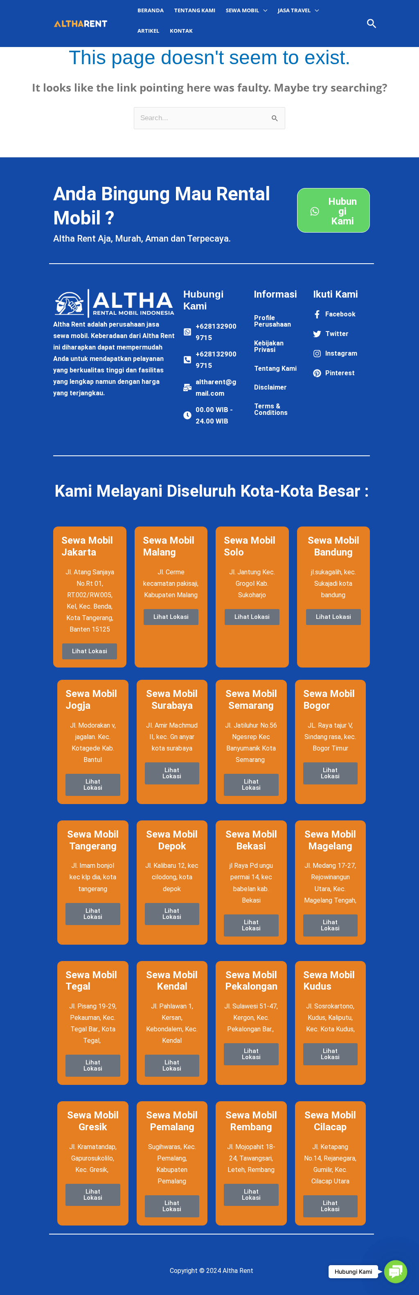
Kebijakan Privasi (269, 346)
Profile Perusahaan (272, 321)
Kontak (181, 30)
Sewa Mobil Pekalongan (251, 981)
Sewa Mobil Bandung (333, 546)
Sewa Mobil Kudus (329, 981)
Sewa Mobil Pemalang (172, 1121)
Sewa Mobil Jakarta (87, 546)
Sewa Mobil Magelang (330, 840)
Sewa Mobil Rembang (251, 1121)
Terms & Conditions (271, 409)
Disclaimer (270, 387)
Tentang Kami (194, 10)
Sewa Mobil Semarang (251, 699)
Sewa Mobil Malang (168, 546)
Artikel (148, 30)
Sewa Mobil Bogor (329, 699)
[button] (371, 23)
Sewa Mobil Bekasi (251, 840)
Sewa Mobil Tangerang (93, 840)
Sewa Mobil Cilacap (330, 1121)
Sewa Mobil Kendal (172, 981)
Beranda (150, 10)
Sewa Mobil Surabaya (172, 699)
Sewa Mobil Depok (172, 840)
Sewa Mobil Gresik (93, 1121)
